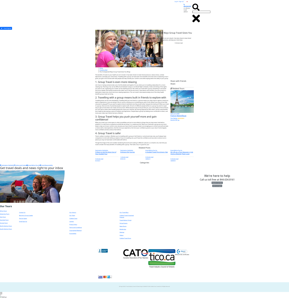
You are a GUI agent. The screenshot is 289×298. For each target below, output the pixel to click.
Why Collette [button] (141, 14)
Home (101, 68)
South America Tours (6, 229)
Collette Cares (73, 218)
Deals (151, 14)
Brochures (158, 14)
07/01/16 (122, 159)
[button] (182, 251)
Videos (121, 235)
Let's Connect (26, 207)
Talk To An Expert (217, 186)
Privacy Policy (73, 224)
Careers (71, 221)
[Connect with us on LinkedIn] (6, 204)
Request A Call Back (217, 182)
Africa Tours (3, 211)
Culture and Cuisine (20, 165)
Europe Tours (4, 223)
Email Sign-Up (23, 221)
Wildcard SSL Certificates (182, 254)
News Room (123, 226)
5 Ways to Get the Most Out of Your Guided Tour (105, 153)
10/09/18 (172, 160)
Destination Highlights (101, 150)
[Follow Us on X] (4, 204)
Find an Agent (23, 218)
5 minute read (99, 159)
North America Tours (6, 226)
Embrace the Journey (127, 152)
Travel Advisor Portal (125, 220)
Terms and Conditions (75, 227)
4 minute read (149, 157)
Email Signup (7, 28)
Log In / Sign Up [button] (179, 1)
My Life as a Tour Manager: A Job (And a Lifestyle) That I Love (181, 153)
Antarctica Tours (4, 214)
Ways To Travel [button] (130, 14)
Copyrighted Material (75, 230)
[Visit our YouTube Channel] (9, 204)
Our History (72, 212)
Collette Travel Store (125, 238)
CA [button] (189, 1)
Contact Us (22, 212)
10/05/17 (147, 159)
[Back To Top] (1, 293)
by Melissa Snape (149, 58)
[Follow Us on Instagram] (3, 204)
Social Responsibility (47, 165)
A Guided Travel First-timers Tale (156, 152)
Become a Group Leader (26, 215)
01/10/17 (97, 160)
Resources (125, 207)
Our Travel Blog (124, 212)
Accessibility (72, 233)
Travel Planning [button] (168, 14)
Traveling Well (103, 70)
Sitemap (122, 232)
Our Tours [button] (118, 14)
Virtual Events (123, 223)
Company (74, 207)
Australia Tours (4, 220)
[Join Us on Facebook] (1, 204)
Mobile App (123, 229)
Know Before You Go (151, 30)
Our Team (72, 215)
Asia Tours (3, 217)
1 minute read (124, 157)
